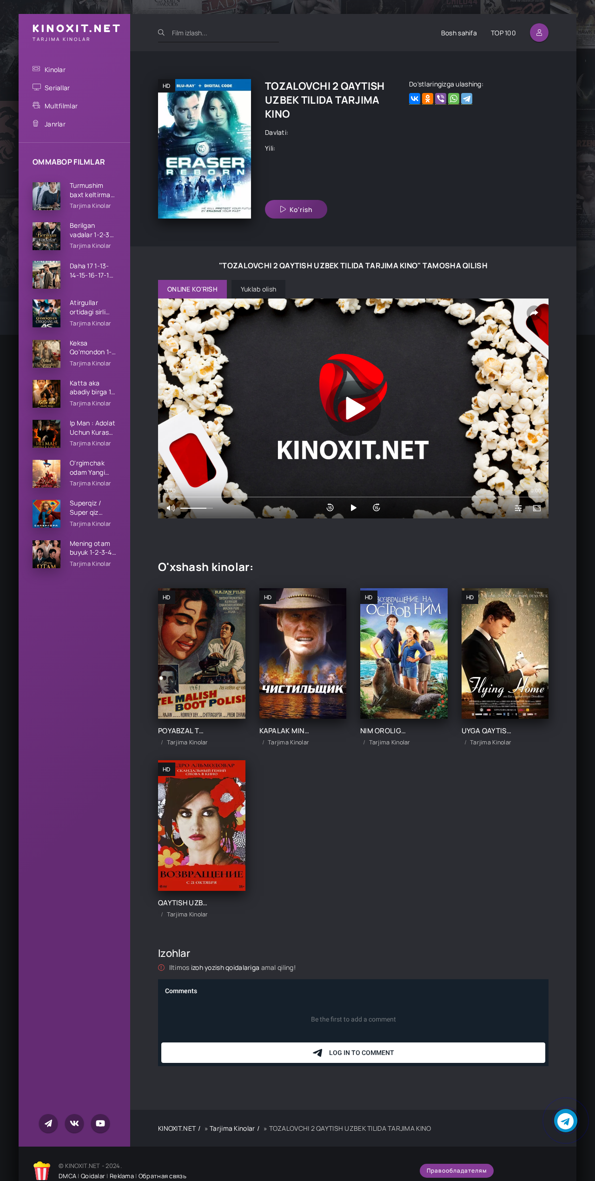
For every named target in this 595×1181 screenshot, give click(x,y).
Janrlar (55, 123)
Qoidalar (93, 1176)
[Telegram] (466, 99)
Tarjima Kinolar (232, 1128)
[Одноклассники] (427, 99)
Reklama (122, 1176)
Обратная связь (162, 1176)
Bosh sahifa (459, 32)
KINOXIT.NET (177, 1128)
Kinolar (55, 69)
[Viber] (440, 99)
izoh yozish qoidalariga (226, 967)
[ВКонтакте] (414, 99)
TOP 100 (503, 32)
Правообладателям (457, 1170)
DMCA (67, 1176)
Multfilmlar (61, 105)
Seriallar (57, 87)
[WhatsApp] (453, 99)
